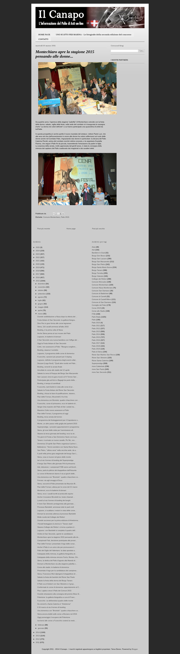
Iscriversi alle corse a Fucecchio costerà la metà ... (57, 621)
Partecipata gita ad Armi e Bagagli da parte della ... (57, 380)
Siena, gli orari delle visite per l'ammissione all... (55, 430)
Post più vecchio (98, 229)
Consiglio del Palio (99, 305)
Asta (93, 247)
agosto (41, 297)
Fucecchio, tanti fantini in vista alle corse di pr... (55, 387)
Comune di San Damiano (101, 302)
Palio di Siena (97, 352)
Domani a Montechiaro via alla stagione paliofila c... (57, 564)
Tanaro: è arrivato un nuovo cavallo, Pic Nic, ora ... (56, 440)
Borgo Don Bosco (98, 256)
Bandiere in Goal (98, 253)
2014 (38, 632)
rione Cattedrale (98, 366)
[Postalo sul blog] (56, 214)
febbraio (41, 625)
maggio (41, 307)
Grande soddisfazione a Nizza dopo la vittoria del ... (57, 317)
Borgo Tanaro (97, 270)
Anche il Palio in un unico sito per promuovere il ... (56, 547)
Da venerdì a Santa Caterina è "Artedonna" (54, 604)
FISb (94, 314)
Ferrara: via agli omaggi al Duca (49, 480)
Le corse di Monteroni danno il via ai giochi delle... (56, 474)
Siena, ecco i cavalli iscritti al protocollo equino (55, 494)
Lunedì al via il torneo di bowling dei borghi (53, 500)
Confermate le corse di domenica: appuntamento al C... (58, 587)
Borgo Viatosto (97, 276)
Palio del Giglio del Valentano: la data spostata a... (56, 550)
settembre (42, 294)
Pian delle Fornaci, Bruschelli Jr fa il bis (52, 397)
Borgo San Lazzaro (99, 259)
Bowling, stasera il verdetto (47, 350)
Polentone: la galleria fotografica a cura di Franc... (56, 597)
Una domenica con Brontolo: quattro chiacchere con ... (58, 400)
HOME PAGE (44, 34)
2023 (38, 254)
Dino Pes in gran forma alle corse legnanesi (54, 323)
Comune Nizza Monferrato (102, 288)
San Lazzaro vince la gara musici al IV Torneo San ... (57, 377)
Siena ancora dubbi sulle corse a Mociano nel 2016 (57, 614)
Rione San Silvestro (99, 358)
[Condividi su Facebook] (61, 214)
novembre (42, 287)
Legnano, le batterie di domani (49, 337)
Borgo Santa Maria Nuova (102, 267)
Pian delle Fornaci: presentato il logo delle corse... (56, 544)
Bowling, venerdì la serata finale (49, 367)
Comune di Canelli (99, 296)
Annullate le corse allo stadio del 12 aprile (53, 370)
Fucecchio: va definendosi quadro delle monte (55, 601)
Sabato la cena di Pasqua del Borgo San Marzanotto (57, 373)
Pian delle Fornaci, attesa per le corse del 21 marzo (57, 487)
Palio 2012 (96, 328)
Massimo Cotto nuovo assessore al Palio (53, 410)
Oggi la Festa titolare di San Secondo (51, 343)
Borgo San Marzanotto (100, 262)
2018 (38, 271)
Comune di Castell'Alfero (101, 299)
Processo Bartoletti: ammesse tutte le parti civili (55, 507)
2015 (38, 281)
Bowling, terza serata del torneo (49, 417)
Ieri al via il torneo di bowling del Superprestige (55, 460)
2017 (38, 274)
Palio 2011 (96, 326)
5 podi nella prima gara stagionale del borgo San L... (57, 454)
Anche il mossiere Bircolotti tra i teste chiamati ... (56, 497)
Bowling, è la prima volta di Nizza (50, 330)
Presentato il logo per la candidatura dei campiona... (57, 571)
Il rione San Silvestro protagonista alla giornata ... (56, 504)
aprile (40, 310)
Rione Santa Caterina (100, 361)
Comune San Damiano (100, 291)
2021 (38, 261)
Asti (93, 250)
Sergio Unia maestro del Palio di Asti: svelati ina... (56, 407)
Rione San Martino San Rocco (103, 355)
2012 (38, 639)
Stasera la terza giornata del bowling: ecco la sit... (56, 434)
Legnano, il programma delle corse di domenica (55, 353)
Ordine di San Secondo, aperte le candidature (55, 534)
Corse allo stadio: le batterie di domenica (53, 567)
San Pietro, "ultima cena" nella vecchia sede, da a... (57, 450)
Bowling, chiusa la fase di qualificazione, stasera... (56, 393)
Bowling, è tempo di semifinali (48, 383)
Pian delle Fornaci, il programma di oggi (52, 414)
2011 (38, 642)
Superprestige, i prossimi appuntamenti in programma (58, 427)
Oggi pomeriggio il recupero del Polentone (53, 617)
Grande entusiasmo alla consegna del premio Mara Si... (59, 594)
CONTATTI (43, 39)
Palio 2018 (96, 346)
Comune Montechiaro (51, 217)
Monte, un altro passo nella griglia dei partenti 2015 (57, 424)
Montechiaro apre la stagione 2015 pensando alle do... (58, 537)
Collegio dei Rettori (99, 279)
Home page (71, 229)
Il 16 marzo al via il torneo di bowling (51, 607)
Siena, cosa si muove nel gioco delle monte (54, 457)
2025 (38, 247)
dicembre (42, 284)
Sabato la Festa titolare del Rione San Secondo (55, 390)
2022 (38, 257)
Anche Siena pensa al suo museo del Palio (53, 333)
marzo (40, 314)
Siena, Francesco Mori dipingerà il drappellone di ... (57, 574)
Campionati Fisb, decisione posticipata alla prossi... (57, 540)
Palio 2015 (65, 217)
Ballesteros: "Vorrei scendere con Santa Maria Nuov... (58, 447)
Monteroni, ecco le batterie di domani (51, 490)
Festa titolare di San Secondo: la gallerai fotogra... (56, 320)
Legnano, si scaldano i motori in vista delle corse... (56, 510)
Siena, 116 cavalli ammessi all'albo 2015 (53, 327)
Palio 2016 (96, 340)
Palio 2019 (96, 349)
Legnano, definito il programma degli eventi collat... (57, 360)
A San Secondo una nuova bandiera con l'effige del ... (58, 340)
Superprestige (97, 363)
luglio (40, 300)
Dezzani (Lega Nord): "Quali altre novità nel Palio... (57, 363)
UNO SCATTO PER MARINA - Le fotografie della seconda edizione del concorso (93, 34)
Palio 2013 (96, 331)
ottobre (41, 290)
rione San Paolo (98, 369)
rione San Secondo (99, 372)
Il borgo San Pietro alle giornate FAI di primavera (56, 464)
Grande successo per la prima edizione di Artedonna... (58, 520)
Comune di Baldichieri (100, 293)
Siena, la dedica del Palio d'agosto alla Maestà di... (57, 560)
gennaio (41, 628)
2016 (38, 277)
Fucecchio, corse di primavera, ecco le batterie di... (57, 403)
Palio (94, 320)
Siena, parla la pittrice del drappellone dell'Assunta (56, 470)
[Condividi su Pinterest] (63, 214)
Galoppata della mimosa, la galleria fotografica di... (57, 554)
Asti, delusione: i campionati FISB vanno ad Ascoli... (57, 467)
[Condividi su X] (58, 214)
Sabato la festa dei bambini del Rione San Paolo (56, 577)
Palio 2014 (96, 334)
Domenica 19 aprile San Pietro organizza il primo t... (57, 444)
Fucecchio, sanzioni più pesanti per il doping (54, 357)
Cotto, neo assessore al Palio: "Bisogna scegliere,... (57, 347)
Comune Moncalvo (99, 282)
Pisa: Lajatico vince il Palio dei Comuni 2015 (54, 591)
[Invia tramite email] (54, 214)
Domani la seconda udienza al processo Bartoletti (56, 514)
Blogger (135, 649)
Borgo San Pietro (98, 264)
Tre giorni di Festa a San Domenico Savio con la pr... (57, 437)
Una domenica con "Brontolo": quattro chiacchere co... (58, 477)
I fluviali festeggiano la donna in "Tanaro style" (55, 524)
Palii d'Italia (96, 317)
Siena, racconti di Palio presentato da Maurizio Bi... (57, 484)
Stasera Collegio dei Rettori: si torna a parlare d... (56, 527)
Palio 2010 (96, 323)
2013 (38, 636)
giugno (41, 304)
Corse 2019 (96, 308)
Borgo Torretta (97, 273)
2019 (38, 267)
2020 (38, 264)
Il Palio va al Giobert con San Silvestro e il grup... (56, 584)
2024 (38, 251)
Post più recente (43, 229)
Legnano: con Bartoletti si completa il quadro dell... (57, 530)
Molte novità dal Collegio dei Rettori (51, 517)
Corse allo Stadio (98, 311)
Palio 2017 (96, 343)
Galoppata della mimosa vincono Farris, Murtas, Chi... (58, 557)
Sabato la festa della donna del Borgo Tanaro (54, 581)
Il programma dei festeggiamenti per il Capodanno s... (58, 420)
